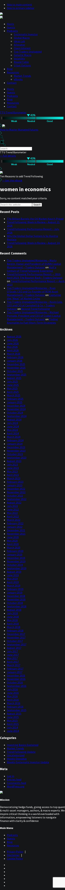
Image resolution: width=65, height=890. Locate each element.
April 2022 (13, 516)
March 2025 (13, 395)
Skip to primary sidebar (20, 8)
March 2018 (13, 627)
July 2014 (12, 727)
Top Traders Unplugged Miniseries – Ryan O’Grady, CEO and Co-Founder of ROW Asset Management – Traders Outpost (32, 291)
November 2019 (16, 561)
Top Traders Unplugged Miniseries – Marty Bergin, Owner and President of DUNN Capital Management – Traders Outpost (34, 264)
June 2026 (13, 343)
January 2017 (14, 672)
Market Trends (22, 75)
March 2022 (13, 520)
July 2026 (12, 340)
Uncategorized (15, 755)
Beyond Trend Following (35, 309)
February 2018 (15, 630)
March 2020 (13, 547)
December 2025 (16, 364)
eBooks (18, 79)
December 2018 (16, 596)
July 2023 (12, 464)
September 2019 (16, 568)
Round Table (21, 62)
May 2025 (12, 388)
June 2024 (13, 426)
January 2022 (14, 526)
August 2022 (14, 502)
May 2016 (12, 696)
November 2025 (16, 367)
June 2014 (13, 731)
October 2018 (15, 603)
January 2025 (14, 402)
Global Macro (22, 37)
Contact (12, 82)
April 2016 (13, 699)
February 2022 (15, 523)
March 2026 (13, 353)
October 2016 (15, 682)
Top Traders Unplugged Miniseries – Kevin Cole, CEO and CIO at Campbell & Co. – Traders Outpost (35, 305)
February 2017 (15, 668)
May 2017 (12, 658)
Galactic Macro (22, 55)
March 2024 (13, 437)
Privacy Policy (15, 851)
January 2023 (14, 485)
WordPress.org (15, 786)
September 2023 (16, 457)
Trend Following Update (21, 752)
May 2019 (12, 578)
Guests (11, 27)
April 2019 (13, 582)
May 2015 (12, 720)
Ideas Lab (19, 41)
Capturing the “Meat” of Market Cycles (34, 296)
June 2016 (13, 693)
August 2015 (14, 713)
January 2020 (14, 554)
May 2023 (12, 471)
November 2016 (16, 679)
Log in (10, 776)
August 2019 (14, 571)
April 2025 (13, 392)
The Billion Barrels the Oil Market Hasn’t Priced (35, 218)
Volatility (19, 58)
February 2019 (15, 589)
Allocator (19, 44)
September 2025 (16, 374)
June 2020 (13, 537)
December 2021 (16, 530)
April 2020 (13, 544)
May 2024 (12, 430)
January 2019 (14, 592)
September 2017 (16, 644)
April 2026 (13, 350)
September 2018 (16, 606)
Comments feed (16, 783)
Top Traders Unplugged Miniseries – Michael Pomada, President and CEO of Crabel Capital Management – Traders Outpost (34, 316)
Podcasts (12, 31)
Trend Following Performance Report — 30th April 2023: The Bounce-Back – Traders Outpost (35, 275)
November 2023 (16, 450)
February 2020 (15, 551)
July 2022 (12, 506)
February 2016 (15, 706)
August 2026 (14, 336)
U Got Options (22, 65)
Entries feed (14, 779)
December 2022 (16, 488)
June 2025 (13, 385)
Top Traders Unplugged (28, 51)
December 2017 (16, 634)
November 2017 (16, 637)
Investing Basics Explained (22, 745)
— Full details (8, 155)
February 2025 (15, 398)
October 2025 (15, 371)
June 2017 (13, 654)
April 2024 (13, 433)
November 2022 (16, 492)
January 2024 (14, 443)
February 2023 (15, 481)
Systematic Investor (26, 34)
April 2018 (13, 623)
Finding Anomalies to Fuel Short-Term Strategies (32, 320)
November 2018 (16, 599)
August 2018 (14, 609)
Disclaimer (13, 855)
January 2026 (14, 360)
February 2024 (15, 440)
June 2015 (13, 717)
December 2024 (16, 405)
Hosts (10, 24)
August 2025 (14, 378)
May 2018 (12, 620)
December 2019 (16, 558)
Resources (13, 72)
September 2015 (16, 710)
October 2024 (15, 412)
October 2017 (15, 641)
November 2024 (16, 409)
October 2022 (15, 495)
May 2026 (12, 347)
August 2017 (14, 648)
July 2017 (12, 651)
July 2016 (12, 689)
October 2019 (15, 565)
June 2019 (13, 575)
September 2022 (16, 499)
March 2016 (13, 703)
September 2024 (16, 416)
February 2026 (15, 357)
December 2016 (16, 675)
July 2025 (12, 381)
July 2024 (12, 423)
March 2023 (13, 478)
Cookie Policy (15, 858)
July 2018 (12, 613)
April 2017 (13, 661)
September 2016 (16, 686)
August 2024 (14, 419)
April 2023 (13, 475)
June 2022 (13, 509)
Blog (10, 69)
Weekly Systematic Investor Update (28, 762)
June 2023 (13, 468)
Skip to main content (19, 4)
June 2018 (13, 616)
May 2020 (12, 540)
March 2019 (13, 585)
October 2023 (15, 454)
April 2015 (13, 724)
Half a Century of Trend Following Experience (31, 269)
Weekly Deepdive (17, 758)
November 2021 (16, 533)
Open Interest (22, 48)
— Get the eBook (12, 180)
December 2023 (16, 447)
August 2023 (14, 461)
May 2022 (12, 513)
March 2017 (13, 665)
